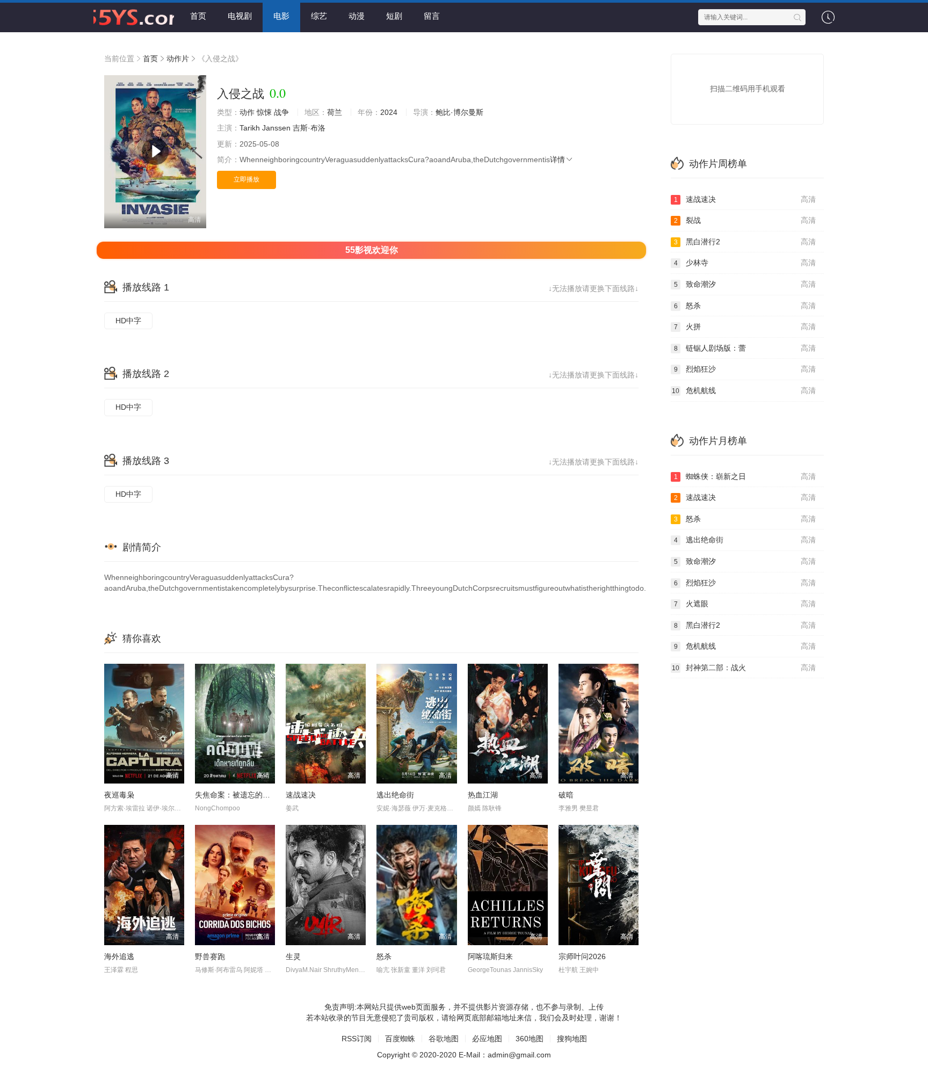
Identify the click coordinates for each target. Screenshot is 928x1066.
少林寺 (745, 262)
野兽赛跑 (210, 956)
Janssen (276, 128)
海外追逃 (119, 956)
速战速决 (301, 795)
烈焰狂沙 (745, 369)
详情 (557, 159)
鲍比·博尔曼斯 (459, 112)
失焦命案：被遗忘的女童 (236, 795)
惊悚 (264, 112)
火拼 (745, 326)
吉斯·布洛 (309, 128)
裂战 (745, 220)
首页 (198, 15)
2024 (388, 112)
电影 (281, 15)
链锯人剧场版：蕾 (745, 348)
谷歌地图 (444, 1038)
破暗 (566, 795)
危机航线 (744, 390)
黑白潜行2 (745, 241)
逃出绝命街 (395, 795)
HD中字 (128, 320)
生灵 (293, 956)
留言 (432, 15)
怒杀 (384, 956)
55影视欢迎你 (371, 250)
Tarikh (250, 128)
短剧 (394, 15)
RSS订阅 (357, 1038)
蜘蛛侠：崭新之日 (745, 476)
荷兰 (334, 112)
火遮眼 (745, 603)
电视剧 (240, 15)
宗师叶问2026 (582, 956)
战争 (281, 112)
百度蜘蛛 (400, 1038)
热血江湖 (483, 795)
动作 (247, 112)
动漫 (357, 15)
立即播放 (246, 179)
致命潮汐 (745, 284)
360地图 (529, 1038)
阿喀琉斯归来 (490, 956)
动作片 (177, 58)
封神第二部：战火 (744, 667)
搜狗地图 (572, 1038)
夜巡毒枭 (119, 795)
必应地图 (487, 1038)
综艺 (319, 15)
